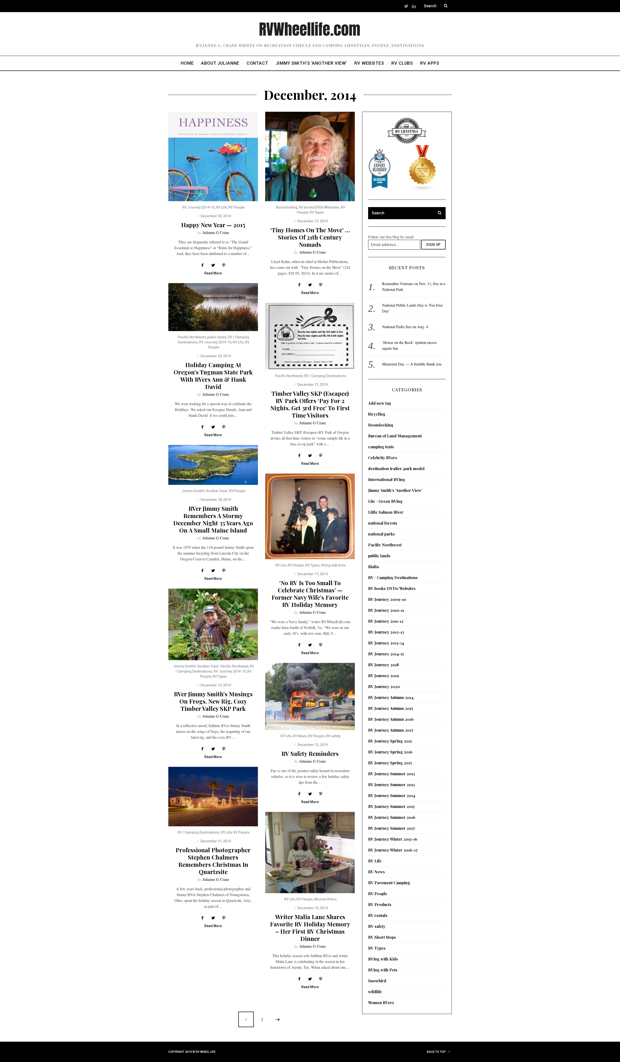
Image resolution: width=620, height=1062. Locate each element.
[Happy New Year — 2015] (213, 156)
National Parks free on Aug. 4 (405, 326)
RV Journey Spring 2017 (390, 762)
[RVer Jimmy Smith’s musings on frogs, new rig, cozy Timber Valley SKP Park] (213, 624)
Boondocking (286, 207)
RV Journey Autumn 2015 (390, 708)
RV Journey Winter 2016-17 (393, 850)
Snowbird (377, 980)
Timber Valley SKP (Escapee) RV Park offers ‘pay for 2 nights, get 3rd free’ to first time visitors (310, 404)
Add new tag (379, 403)
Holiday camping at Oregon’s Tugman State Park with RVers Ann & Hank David (213, 375)
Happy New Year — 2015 (213, 225)
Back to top (436, 1052)
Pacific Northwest (192, 337)
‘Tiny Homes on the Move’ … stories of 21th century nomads (310, 237)
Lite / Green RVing (385, 501)
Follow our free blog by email (390, 236)
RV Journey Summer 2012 (391, 773)
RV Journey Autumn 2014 (390, 697)
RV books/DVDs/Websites (319, 207)
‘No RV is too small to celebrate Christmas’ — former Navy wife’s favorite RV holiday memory (310, 593)
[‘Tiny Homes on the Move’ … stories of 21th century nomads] (310, 156)
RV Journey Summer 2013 (391, 784)
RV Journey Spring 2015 (390, 741)
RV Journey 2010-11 (386, 610)
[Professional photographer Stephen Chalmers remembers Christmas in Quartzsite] (213, 797)
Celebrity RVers (382, 457)
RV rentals (378, 915)
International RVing (386, 479)
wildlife (375, 991)
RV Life (221, 207)
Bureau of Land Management (395, 435)
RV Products (379, 904)
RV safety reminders (310, 753)
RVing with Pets (382, 969)
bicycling (376, 414)
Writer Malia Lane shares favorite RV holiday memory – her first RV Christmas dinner (310, 927)
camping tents (381, 446)
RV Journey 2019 (383, 675)
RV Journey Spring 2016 (390, 751)
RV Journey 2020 (384, 686)
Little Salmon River (385, 512)
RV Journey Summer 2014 (391, 795)
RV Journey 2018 (383, 664)
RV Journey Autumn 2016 (391, 719)
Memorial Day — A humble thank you (412, 363)
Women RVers (325, 899)
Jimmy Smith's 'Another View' (205, 491)
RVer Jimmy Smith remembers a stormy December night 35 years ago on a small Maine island (213, 519)
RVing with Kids (333, 565)
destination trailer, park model (396, 468)
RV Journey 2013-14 (386, 642)
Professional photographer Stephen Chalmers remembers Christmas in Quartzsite (213, 861)
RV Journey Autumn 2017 (390, 730)
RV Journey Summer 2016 (391, 817)
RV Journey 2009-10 (387, 599)
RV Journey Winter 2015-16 (392, 839)
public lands (216, 337)
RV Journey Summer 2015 (391, 806)
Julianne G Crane (215, 232)
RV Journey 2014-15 (198, 207)
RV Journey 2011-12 (385, 621)
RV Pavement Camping (389, 882)
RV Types (317, 212)
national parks (381, 533)
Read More (213, 273)
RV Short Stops (382, 937)
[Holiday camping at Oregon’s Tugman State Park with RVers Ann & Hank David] (213, 307)
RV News (300, 736)
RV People (236, 207)
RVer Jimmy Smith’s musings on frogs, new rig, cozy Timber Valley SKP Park (213, 701)
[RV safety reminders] (310, 696)
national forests (382, 523)
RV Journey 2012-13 (386, 632)
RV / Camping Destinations (325, 376)
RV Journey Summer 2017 (391, 828)
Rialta (373, 566)
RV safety (333, 736)
